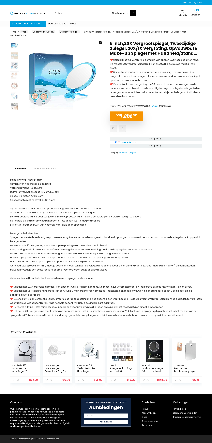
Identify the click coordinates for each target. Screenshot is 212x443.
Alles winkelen (149, 412)
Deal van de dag (57, 23)
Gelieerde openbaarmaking (187, 417)
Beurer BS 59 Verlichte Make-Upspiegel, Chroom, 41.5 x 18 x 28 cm (88, 371)
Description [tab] (20, 168)
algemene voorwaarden (185, 412)
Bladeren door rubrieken (26, 23)
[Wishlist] (182, 12)
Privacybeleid (179, 408)
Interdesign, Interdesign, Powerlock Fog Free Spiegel (56, 370)
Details (154, 106)
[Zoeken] (133, 13)
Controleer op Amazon (126, 116)
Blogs (73, 23)
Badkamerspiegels (69, 31)
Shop (24, 31)
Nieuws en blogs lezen (192, 2)
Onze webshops (150, 421)
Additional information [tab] (45, 168)
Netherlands (128, 142)
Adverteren (147, 425)
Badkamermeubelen (43, 31)
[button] (100, 42)
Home (13, 31)
